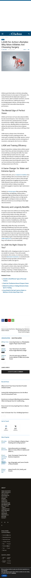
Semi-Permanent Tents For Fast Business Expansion (17, 456)
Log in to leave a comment (15, 371)
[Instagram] (5, 522)
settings (14, 573)
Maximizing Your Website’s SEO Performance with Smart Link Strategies (23, 330)
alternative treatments (12, 257)
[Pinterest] (9, 320)
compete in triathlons (21, 174)
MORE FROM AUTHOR (17, 338)
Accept (4, 575)
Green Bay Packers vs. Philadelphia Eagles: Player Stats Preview (19, 342)
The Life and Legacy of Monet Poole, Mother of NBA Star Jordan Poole (19, 357)
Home (2, 37)
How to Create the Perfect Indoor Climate (8, 329)
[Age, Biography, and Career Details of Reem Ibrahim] (4, 464)
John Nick (5, 49)
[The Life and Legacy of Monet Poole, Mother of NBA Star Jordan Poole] (5, 357)
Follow (6, 425)
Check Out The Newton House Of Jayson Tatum (16, 283)
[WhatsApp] (12, 320)
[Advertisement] (15, 16)
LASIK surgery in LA (6, 238)
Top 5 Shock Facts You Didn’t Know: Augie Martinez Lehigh (17, 349)
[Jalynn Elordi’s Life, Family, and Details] (4, 471)
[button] (2, 34)
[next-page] (5, 363)
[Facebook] (2, 320)
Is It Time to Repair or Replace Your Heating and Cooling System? (18, 442)
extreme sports (12, 191)
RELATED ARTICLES (5, 338)
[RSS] (8, 522)
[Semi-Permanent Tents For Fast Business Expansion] (4, 459)
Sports (6, 37)
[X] (6, 320)
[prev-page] (2, 363)
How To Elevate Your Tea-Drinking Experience (14, 412)
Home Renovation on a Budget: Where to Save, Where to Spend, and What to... (18, 450)
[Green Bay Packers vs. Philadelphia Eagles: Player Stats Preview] (5, 343)
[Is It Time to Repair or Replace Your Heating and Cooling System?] (4, 443)
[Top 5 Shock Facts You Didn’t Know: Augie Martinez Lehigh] (5, 350)
